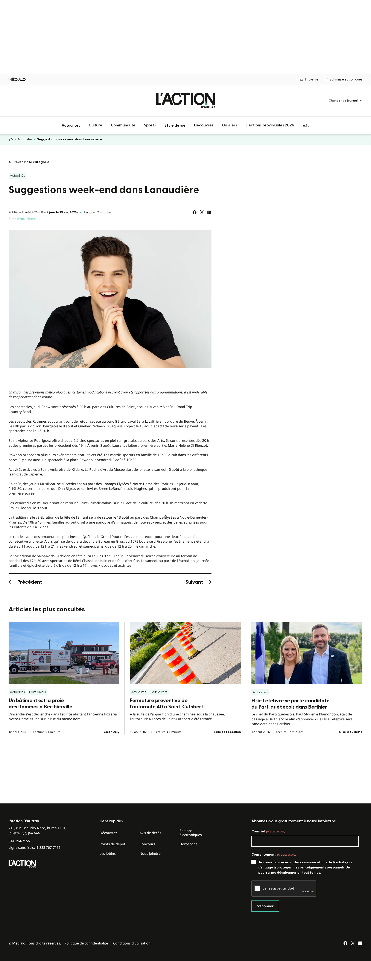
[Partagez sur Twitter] (201, 212)
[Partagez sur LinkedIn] (209, 212)
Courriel (268, 831)
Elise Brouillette (22, 218)
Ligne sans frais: (35, 848)
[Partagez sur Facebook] (194, 212)
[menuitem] (345, 100)
